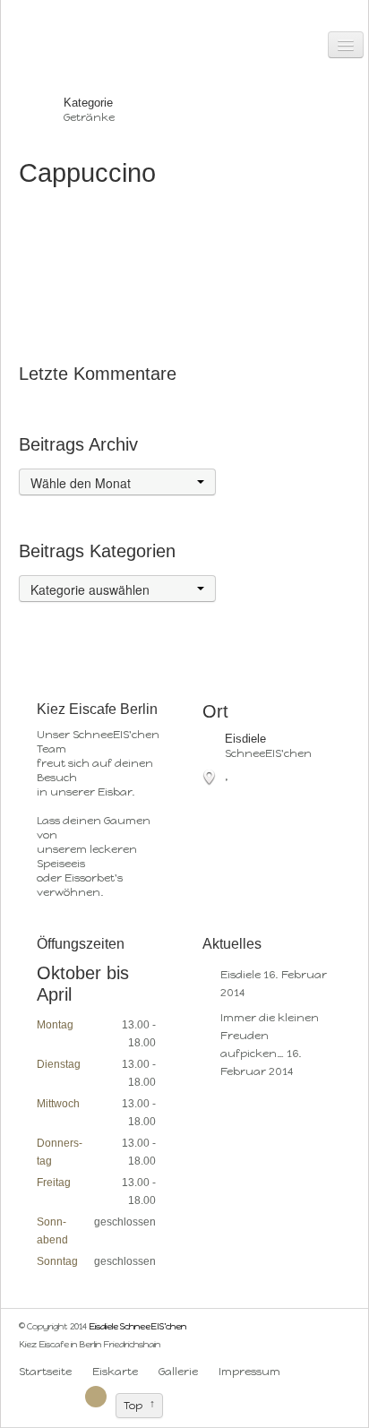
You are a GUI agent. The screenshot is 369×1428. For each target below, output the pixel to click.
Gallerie (178, 1371)
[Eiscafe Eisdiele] (302, 1371)
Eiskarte (115, 1371)
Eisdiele (240, 974)
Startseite (45, 1371)
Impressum (249, 1371)
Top (133, 1405)
